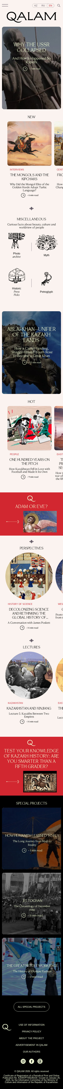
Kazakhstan (15, 703)
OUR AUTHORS (31, 1052)
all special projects (31, 1006)
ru (43, 5)
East (60, 454)
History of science (20, 604)
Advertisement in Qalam (31, 1045)
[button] (5, 6)
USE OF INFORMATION (32, 1025)
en (50, 5)
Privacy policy (31, 1031)
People (14, 454)
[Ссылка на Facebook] (31, 1063)
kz (35, 5)
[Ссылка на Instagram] (23, 1063)
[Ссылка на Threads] (40, 1063)
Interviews (17, 170)
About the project (31, 1038)
